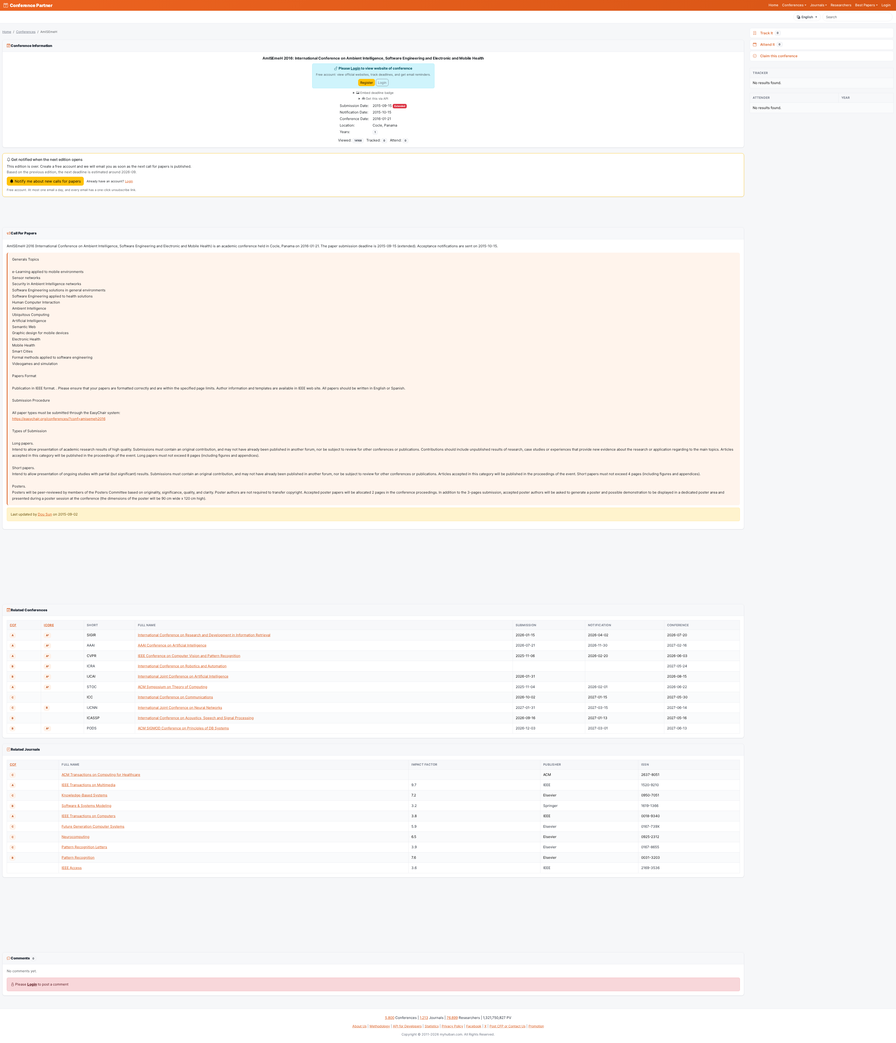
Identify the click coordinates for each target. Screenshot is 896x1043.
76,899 (452, 1017)
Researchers (841, 5)
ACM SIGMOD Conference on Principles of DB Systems (183, 728)
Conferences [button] (793, 5)
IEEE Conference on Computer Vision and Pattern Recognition (189, 656)
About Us (359, 1026)
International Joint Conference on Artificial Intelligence (183, 676)
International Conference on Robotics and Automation (182, 666)
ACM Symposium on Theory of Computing (172, 687)
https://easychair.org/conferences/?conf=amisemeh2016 (58, 419)
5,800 (389, 1017)
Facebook (473, 1026)
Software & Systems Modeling (86, 805)
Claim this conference (778, 56)
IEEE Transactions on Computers (89, 816)
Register (366, 83)
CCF (13, 625)
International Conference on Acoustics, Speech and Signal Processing (196, 718)
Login (886, 5)
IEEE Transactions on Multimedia (88, 785)
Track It (768, 33)
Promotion (536, 1026)
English (807, 17)
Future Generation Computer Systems (93, 826)
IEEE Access (72, 868)
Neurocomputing (75, 836)
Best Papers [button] (865, 5)
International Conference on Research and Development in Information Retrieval (204, 635)
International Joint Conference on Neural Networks (180, 707)
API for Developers (407, 1026)
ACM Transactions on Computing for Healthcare (101, 774)
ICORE (49, 625)
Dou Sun (45, 514)
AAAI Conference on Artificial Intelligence (172, 645)
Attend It (769, 44)
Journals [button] (817, 5)
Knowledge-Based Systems (84, 795)
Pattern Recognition (78, 857)
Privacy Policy (452, 1026)
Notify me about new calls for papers (47, 181)
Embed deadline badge (376, 93)
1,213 (424, 1017)
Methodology (380, 1026)
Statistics (432, 1026)
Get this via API (376, 98)
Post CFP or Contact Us (507, 1026)
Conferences (25, 32)
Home (773, 5)
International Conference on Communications (175, 697)
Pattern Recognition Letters (84, 847)
